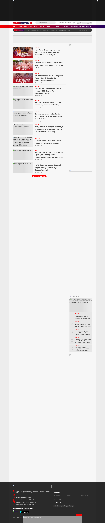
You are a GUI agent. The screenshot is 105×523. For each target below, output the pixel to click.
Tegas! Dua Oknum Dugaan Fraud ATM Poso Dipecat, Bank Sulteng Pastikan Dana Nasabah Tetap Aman (83, 341)
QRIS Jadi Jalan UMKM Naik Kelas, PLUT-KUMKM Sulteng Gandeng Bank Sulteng (40, 30)
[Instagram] (66, 506)
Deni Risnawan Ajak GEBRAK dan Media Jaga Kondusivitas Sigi (48, 103)
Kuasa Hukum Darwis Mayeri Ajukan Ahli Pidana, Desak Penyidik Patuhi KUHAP (50, 65)
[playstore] (24, 513)
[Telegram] (63, 506)
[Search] (36, 23)
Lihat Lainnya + (39, 176)
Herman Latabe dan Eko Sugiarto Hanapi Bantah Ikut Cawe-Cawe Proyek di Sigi (48, 116)
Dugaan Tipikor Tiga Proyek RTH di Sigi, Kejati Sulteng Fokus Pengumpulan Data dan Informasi (49, 154)
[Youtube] (69, 506)
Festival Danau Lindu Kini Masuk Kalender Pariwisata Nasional (48, 142)
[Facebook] (54, 506)
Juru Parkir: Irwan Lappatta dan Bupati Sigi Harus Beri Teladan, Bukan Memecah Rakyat (48, 52)
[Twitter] (57, 506)
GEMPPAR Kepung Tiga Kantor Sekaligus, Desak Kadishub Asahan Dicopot (82, 332)
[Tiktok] (72, 506)
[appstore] (16, 511)
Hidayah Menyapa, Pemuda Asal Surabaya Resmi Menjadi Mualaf (87, 30)
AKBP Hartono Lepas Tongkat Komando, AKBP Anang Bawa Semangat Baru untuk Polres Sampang (83, 349)
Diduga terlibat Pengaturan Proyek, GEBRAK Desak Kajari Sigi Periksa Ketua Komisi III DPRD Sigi (49, 129)
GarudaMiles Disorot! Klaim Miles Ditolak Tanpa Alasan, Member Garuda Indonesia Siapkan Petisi (83, 325)
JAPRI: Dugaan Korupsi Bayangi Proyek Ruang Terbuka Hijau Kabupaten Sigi (48, 167)
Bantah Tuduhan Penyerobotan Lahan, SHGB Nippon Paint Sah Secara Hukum (48, 91)
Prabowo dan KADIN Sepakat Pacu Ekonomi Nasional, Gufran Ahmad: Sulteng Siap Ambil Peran (82, 317)
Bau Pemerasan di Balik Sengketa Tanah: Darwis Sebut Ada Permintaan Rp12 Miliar (50, 80)
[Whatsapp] (60, 506)
